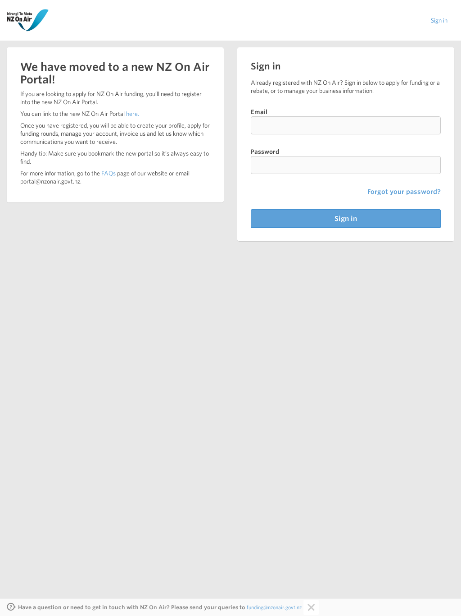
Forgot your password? (404, 191)
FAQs (108, 173)
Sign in (439, 20)
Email (259, 112)
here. (132, 113)
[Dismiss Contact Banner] (310, 607)
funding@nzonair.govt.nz (274, 607)
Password (265, 151)
